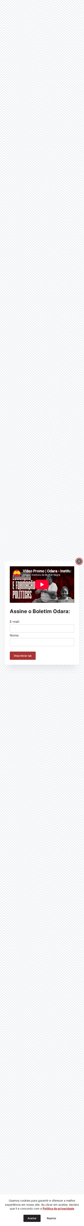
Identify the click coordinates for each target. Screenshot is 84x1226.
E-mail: (15, 622)
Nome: (14, 635)
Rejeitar (51, 1218)
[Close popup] (79, 561)
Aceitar (32, 1218)
